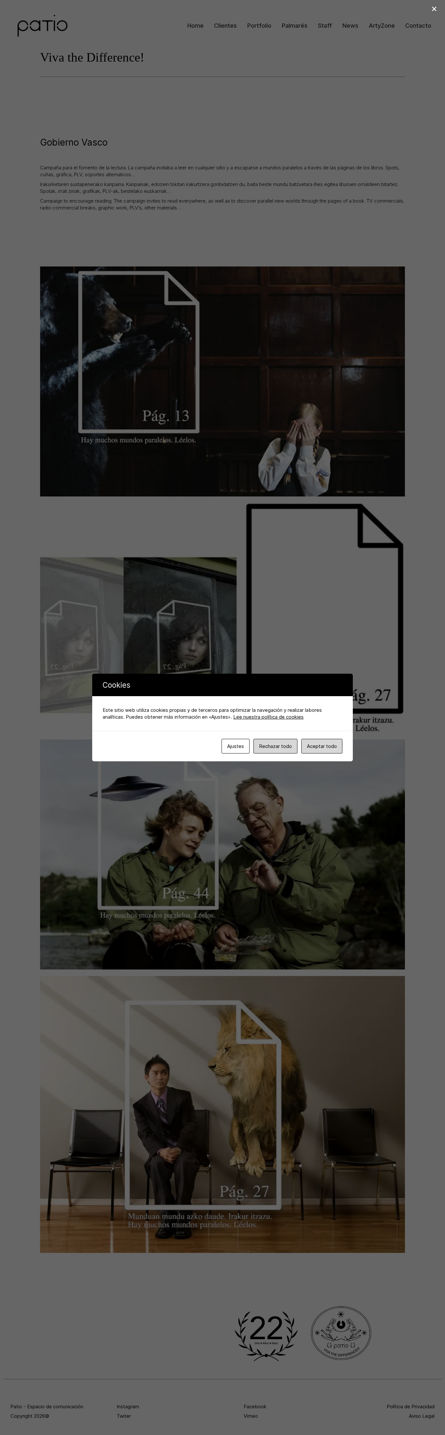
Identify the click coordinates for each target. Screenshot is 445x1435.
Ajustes (235, 746)
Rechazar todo (275, 746)
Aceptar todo (322, 746)
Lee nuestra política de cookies (268, 717)
